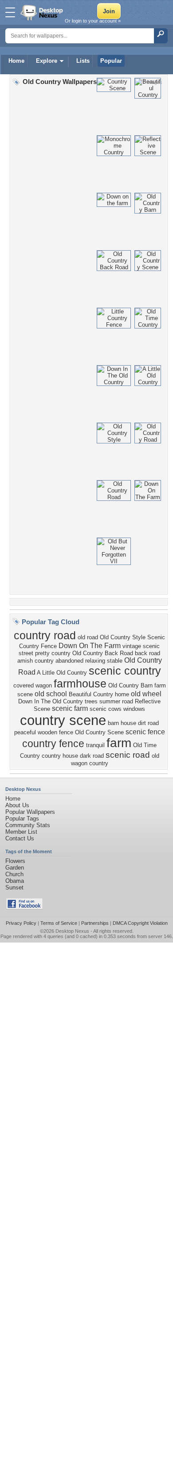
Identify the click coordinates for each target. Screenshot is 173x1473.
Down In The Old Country (50, 701)
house (128, 723)
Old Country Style (122, 637)
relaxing (95, 660)
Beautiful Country (91, 694)
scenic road (128, 754)
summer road (116, 701)
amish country (35, 660)
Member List (21, 831)
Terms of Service (58, 923)
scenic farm (70, 708)
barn (113, 723)
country (98, 763)
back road (147, 653)
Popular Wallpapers (30, 812)
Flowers (15, 861)
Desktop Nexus (72, 931)
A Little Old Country (62, 672)
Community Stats (27, 825)
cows (115, 709)
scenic (98, 709)
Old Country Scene (99, 732)
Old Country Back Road (102, 653)
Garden (14, 867)
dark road (92, 755)
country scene (63, 720)
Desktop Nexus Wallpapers (42, 12)
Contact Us (19, 838)
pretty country (53, 653)
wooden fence (55, 732)
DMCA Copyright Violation (140, 923)
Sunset (14, 887)
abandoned (69, 660)
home (122, 694)
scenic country (125, 670)
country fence (53, 743)
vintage (131, 646)
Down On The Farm (90, 645)
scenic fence (145, 732)
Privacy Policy (21, 923)
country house (60, 755)
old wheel (146, 694)
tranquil (95, 745)
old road (88, 637)
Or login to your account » (93, 20)
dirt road (148, 723)
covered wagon (32, 685)
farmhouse (80, 683)
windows (134, 709)
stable (114, 660)
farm (118, 743)
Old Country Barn (130, 685)
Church (14, 874)
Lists (83, 60)
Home (16, 60)
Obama (14, 881)
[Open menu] (10, 12)
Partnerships (95, 923)
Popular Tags (22, 818)
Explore (46, 60)
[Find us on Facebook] (24, 907)
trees (91, 701)
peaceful (25, 732)
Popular (111, 60)
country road (45, 635)
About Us (17, 805)
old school (51, 694)
